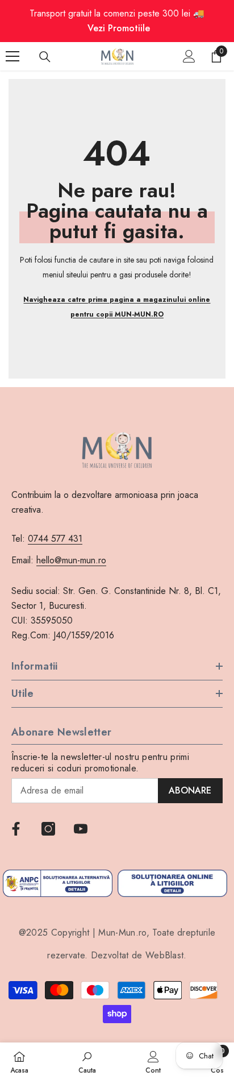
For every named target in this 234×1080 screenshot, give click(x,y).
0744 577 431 (55, 538)
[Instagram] (48, 829)
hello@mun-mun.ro (71, 560)
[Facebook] (16, 829)
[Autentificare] (189, 56)
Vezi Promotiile (118, 28)
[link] (87, 1061)
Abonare (190, 790)
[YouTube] (81, 829)
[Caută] (45, 57)
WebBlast (164, 955)
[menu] (12, 56)
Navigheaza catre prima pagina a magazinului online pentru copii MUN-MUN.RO (116, 306)
